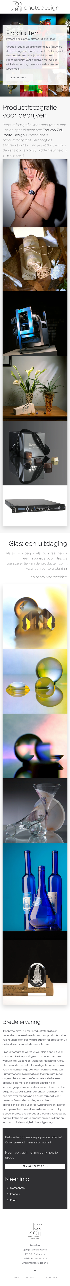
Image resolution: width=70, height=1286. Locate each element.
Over (16, 1278)
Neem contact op (32, 1166)
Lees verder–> (19, 77)
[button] (35, 193)
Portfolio (33, 1278)
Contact (51, 1278)
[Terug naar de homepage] (35, 7)
